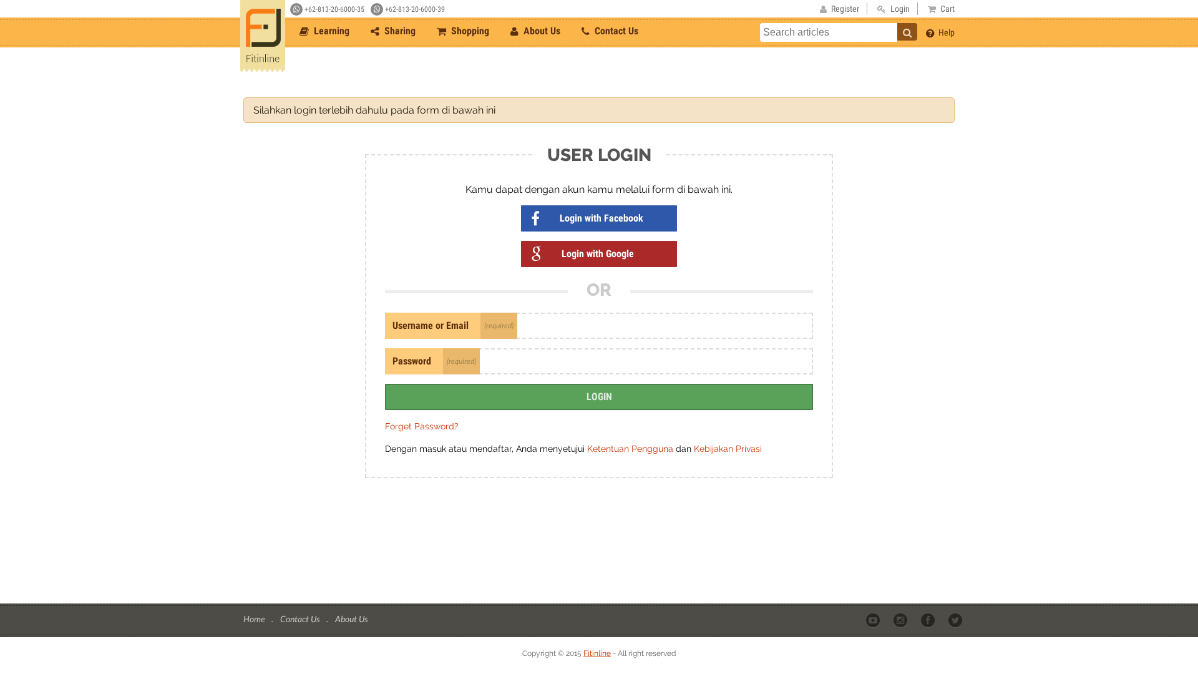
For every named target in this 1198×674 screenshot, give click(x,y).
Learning (330, 31)
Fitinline (597, 653)
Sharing (399, 31)
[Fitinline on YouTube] (874, 620)
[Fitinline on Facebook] (929, 620)
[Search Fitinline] (907, 32)
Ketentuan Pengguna (631, 449)
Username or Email (430, 325)
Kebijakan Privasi (728, 449)
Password (411, 361)
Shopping (469, 31)
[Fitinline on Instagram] (901, 620)
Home (254, 618)
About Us (540, 31)
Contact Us (615, 31)
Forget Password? (422, 426)
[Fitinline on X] (956, 620)
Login (599, 397)
